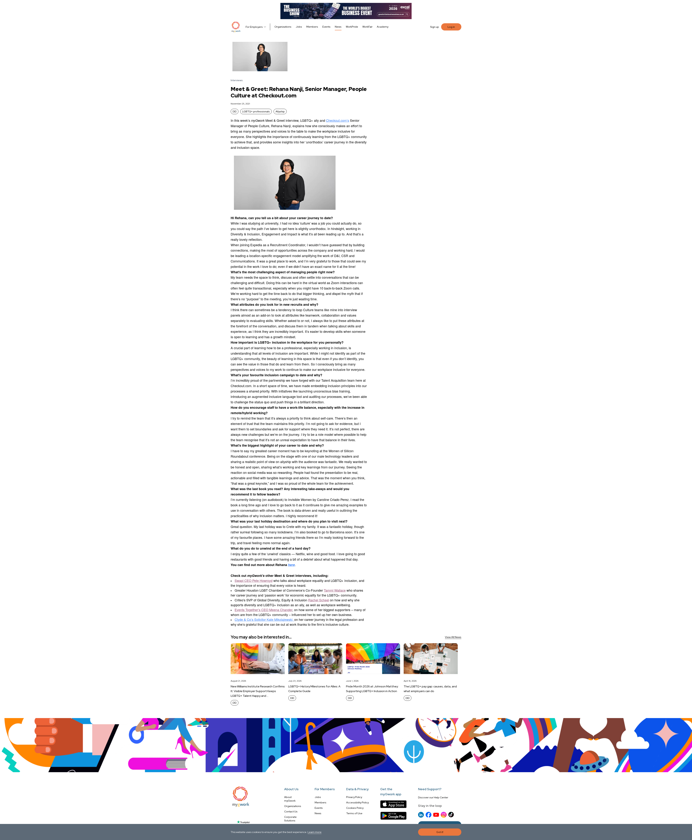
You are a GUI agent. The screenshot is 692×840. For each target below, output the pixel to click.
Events (326, 26)
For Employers (254, 26)
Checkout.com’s (337, 120)
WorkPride (352, 26)
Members (312, 26)
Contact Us (291, 811)
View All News (453, 637)
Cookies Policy (354, 808)
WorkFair (367, 26)
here (291, 564)
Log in (451, 26)
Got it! (439, 832)
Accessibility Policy (357, 802)
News (338, 26)
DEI (234, 111)
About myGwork (290, 798)
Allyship (280, 111)
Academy (382, 26)
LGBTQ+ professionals (256, 111)
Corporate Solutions (290, 818)
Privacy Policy (354, 797)
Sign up (434, 26)
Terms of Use (354, 813)
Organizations (282, 26)
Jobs (299, 26)
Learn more (314, 832)
